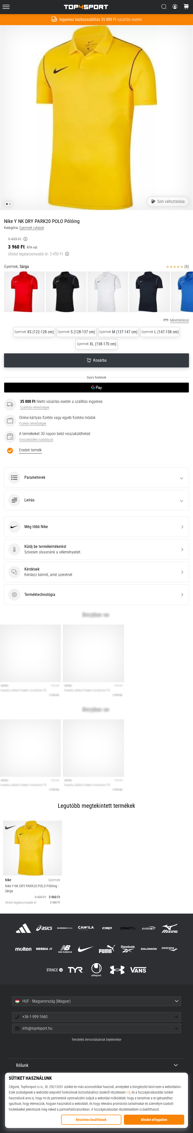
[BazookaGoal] (65, 928)
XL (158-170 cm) (96, 344)
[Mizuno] (169, 928)
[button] (96, 477)
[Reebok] (127, 948)
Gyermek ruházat (31, 227)
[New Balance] (65, 948)
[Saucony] (169, 948)
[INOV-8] (148, 928)
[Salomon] (148, 948)
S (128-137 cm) (76, 331)
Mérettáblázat (179, 320)
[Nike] (86, 948)
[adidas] (23, 928)
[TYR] (75, 969)
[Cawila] (86, 928)
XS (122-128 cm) (34, 331)
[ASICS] (44, 928)
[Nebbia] (44, 948)
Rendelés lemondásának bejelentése (96, 1039)
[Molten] (23, 948)
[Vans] (138, 969)
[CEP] (106, 928)
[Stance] (54, 969)
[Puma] (106, 948)
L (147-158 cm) (160, 331)
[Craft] (127, 928)
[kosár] (186, 7)
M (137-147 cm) (118, 331)
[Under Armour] (117, 969)
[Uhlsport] (96, 969)
